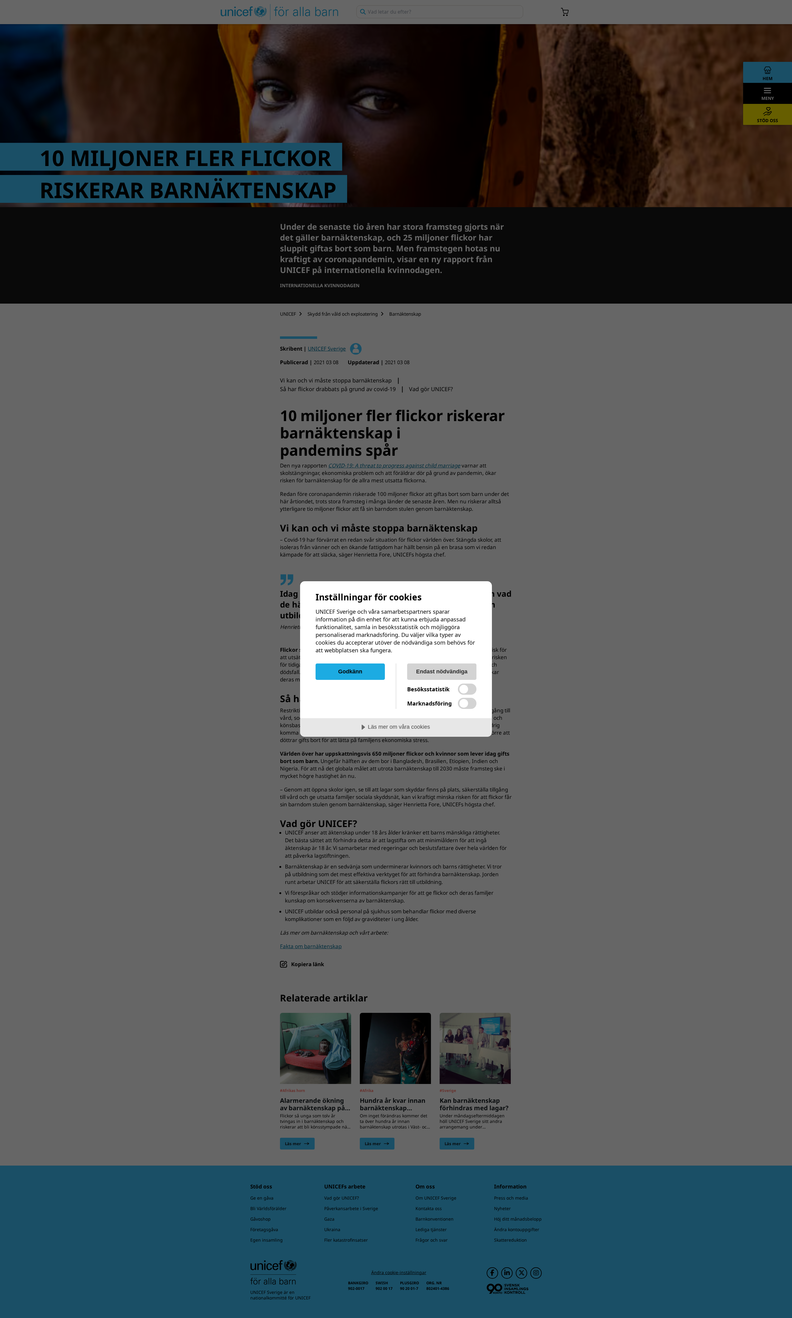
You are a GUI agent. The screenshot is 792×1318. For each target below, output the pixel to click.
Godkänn (350, 671)
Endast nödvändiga (441, 671)
